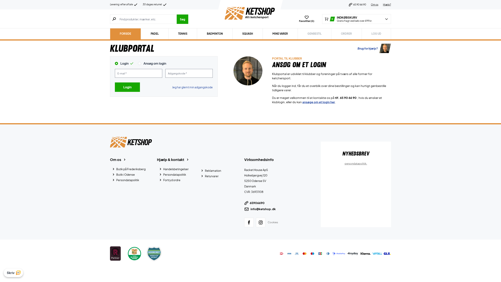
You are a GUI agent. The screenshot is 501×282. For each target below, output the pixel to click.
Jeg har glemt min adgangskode (192, 87)
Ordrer (346, 33)
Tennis (182, 33)
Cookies (273, 222)
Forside (125, 33)
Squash (247, 33)
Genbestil (314, 33)
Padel (155, 33)
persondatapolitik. (356, 163)
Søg (182, 19)
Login (124, 63)
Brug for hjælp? (368, 48)
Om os (374, 4)
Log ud (376, 33)
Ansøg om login (154, 63)
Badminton (215, 33)
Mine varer (280, 33)
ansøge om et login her (318, 102)
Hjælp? (387, 4)
